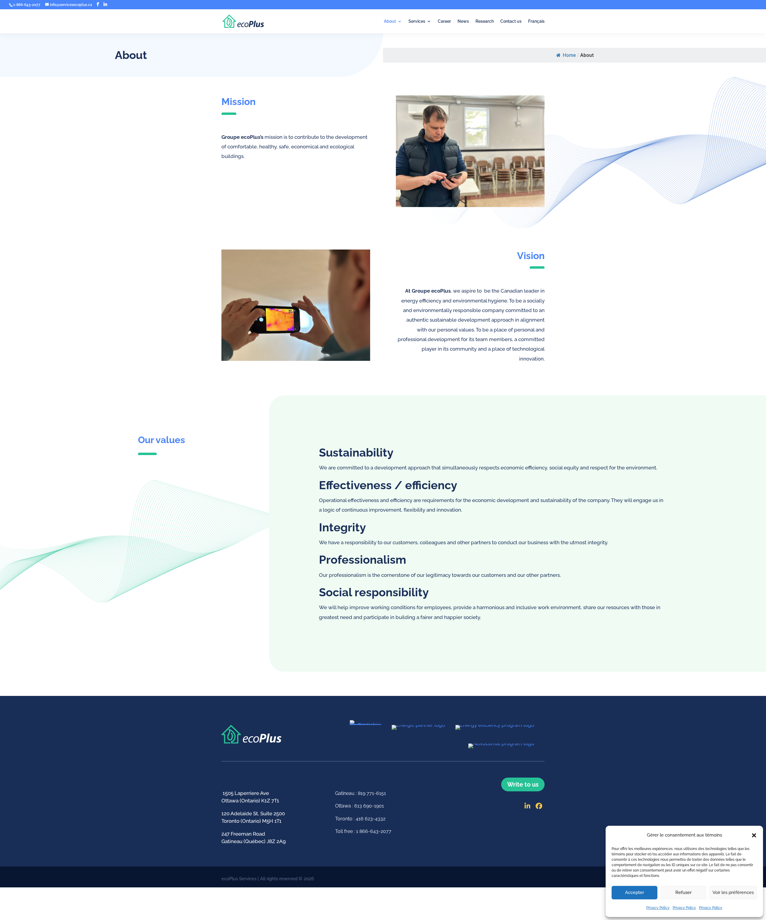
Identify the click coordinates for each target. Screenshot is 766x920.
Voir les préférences (733, 892)
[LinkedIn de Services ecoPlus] (527, 806)
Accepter (634, 892)
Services (416, 21)
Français (536, 21)
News (463, 21)
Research (484, 21)
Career (444, 21)
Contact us (511, 21)
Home (569, 55)
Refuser (683, 892)
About (390, 21)
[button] (754, 835)
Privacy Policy (658, 908)
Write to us (523, 784)
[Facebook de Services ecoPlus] (98, 4)
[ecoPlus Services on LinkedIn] (105, 4)
